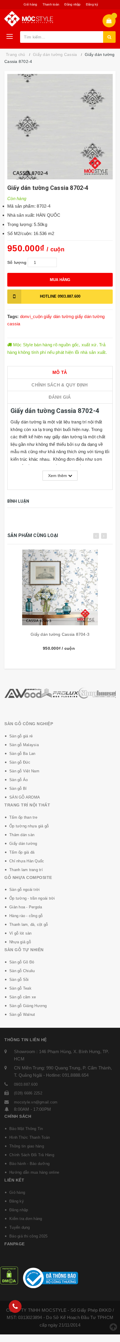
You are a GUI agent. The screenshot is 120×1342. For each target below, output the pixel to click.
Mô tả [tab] (59, 372)
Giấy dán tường (23, 843)
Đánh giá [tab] (60, 397)
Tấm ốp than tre (23, 817)
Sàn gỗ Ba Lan (22, 753)
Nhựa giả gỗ (20, 942)
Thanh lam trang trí (26, 870)
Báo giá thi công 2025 (28, 1236)
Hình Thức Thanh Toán (29, 1137)
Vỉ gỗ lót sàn (20, 933)
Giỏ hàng (30, 4)
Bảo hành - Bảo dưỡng (29, 1163)
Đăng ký (92, 4)
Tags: (13, 316)
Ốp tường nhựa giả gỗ (29, 826)
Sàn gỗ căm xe (22, 997)
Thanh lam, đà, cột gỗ (28, 924)
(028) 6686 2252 (28, 1093)
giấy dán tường (59, 316)
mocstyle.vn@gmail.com (35, 1102)
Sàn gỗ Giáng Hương (28, 1006)
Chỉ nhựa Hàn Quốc (26, 861)
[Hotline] (15, 1306)
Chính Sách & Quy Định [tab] (59, 384)
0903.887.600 (60, 296)
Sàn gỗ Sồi (19, 979)
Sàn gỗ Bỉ (18, 788)
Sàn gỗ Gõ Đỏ (21, 962)
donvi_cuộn (31, 316)
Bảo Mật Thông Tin (26, 1128)
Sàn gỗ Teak (20, 988)
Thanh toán (51, 4)
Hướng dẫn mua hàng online (34, 1172)
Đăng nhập (72, 4)
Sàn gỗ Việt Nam (24, 771)
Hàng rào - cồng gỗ (26, 916)
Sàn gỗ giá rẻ (21, 736)
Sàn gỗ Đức (20, 762)
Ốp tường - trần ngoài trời (32, 898)
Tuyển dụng (19, 1227)
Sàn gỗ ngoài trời (24, 889)
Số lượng (17, 262)
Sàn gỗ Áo (18, 780)
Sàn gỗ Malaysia (24, 745)
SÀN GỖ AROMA (24, 797)
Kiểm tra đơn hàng (25, 1218)
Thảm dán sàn (21, 835)
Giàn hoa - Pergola (25, 907)
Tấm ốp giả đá (21, 852)
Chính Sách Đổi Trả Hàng (31, 1155)
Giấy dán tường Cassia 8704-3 (60, 634)
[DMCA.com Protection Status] (9, 1275)
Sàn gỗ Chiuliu (22, 971)
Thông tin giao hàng (26, 1146)
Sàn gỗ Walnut (22, 1014)
